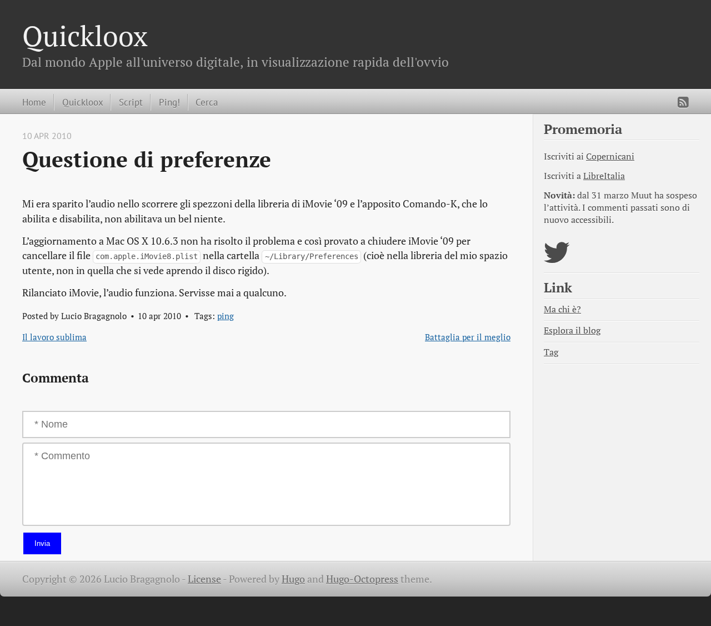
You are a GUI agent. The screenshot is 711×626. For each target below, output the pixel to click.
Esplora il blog (572, 330)
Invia (42, 543)
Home (34, 102)
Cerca (207, 102)
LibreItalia (604, 176)
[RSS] (683, 102)
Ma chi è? (562, 309)
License (204, 579)
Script (131, 102)
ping (225, 315)
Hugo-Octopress (362, 579)
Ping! (169, 102)
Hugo (293, 579)
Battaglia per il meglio (467, 336)
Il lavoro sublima (54, 336)
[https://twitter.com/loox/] (557, 259)
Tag (551, 352)
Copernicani (610, 156)
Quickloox (85, 35)
